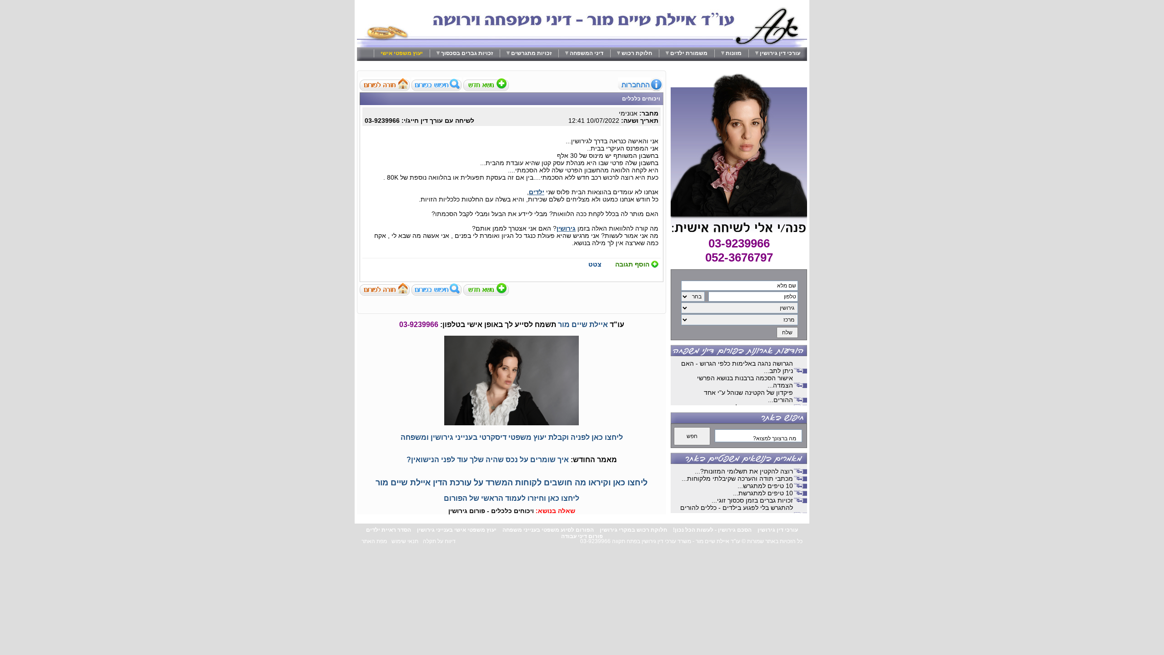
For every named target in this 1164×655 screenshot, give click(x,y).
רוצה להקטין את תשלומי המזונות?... (744, 471)
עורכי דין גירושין (780, 53)
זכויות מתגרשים (531, 53)
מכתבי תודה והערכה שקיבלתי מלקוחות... (737, 478)
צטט (595, 264)
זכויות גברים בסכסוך (467, 53)
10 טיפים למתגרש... (765, 485)
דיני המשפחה (586, 53)
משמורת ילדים (688, 53)
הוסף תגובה (632, 264)
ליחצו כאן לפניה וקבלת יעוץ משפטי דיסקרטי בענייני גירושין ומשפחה (512, 437)
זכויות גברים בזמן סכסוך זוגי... (752, 500)
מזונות (734, 53)
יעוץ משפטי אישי (402, 53)
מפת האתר (374, 541)
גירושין (566, 228)
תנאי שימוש (404, 541)
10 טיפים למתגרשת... (763, 493)
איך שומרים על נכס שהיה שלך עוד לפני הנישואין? (487, 460)
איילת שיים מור (583, 324)
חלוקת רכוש (637, 53)
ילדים (536, 192)
